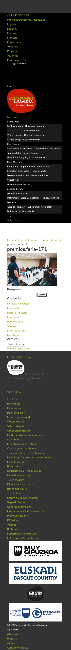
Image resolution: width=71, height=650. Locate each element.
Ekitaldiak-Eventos (18, 303)
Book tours (12, 166)
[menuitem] (11, 24)
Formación (13, 308)
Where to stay (14, 135)
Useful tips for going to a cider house (26, 157)
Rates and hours (39, 175)
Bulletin (21, 206)
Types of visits (39, 171)
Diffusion (12, 202)
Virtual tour (13, 179)
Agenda (11, 206)
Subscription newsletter (40, 206)
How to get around (35, 126)
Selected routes (32, 130)
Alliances (12, 56)
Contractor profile (17, 60)
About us (12, 46)
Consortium (14, 42)
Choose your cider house (47, 148)
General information (17, 193)
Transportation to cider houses (22, 153)
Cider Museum (14, 162)
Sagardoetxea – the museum (35, 166)
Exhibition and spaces (18, 171)
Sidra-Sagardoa (16, 330)
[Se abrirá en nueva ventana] (21, 399)
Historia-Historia (17, 313)
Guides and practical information (23, 139)
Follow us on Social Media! (20, 211)
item (10, 86)
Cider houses (13, 144)
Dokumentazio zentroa (18, 184)
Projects (12, 51)
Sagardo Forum (15, 188)
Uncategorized (15, 335)
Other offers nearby (34, 135)
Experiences (13, 121)
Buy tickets (12, 117)
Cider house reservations (20, 148)
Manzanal (13, 317)
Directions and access (18, 175)
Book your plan (15, 126)
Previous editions (50, 197)
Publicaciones (15, 321)
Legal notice (12, 629)
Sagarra (12, 326)
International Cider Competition (23, 197)
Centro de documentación (22, 498)
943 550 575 (15, 392)
